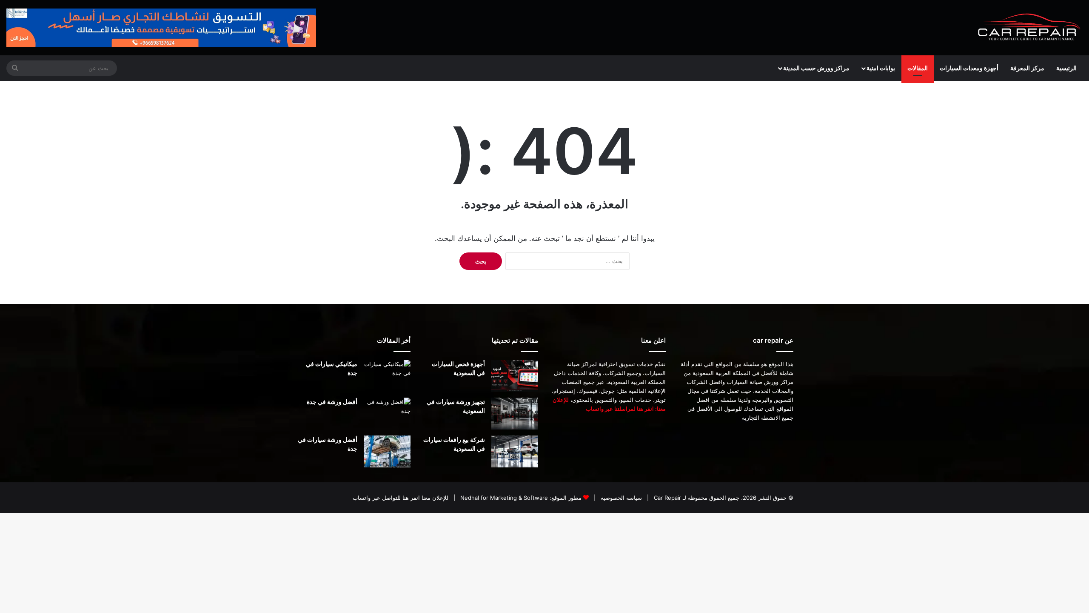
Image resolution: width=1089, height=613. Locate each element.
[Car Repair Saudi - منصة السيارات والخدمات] (1028, 28)
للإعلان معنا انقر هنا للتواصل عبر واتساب (400, 497)
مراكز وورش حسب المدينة (816, 68)
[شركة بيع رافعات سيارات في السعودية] (514, 451)
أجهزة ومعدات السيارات (969, 68)
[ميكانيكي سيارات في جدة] (387, 376)
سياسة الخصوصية (620, 497)
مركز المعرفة (1027, 68)
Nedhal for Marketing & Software (503, 497)
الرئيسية (1066, 68)
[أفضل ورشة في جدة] (387, 414)
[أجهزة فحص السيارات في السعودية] (514, 376)
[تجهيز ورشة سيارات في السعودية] (514, 414)
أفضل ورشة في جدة (332, 401)
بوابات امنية (881, 68)
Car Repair (666, 497)
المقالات (917, 68)
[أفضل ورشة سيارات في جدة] (387, 451)
